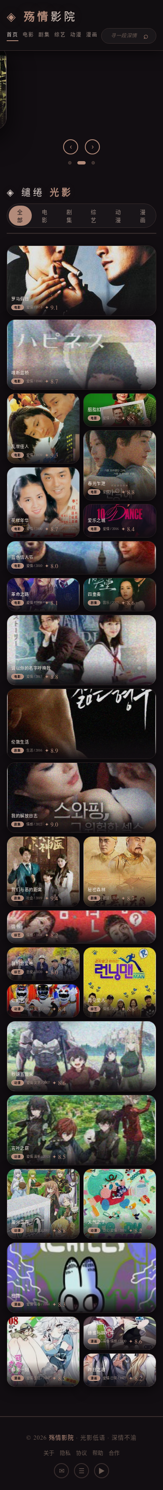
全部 (20, 216)
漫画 (92, 34)
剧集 (44, 34)
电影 (28, 34)
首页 (12, 34)
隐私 (65, 1452)
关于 (49, 1452)
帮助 (98, 1452)
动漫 (76, 34)
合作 (114, 1452)
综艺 (60, 34)
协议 (81, 1452)
